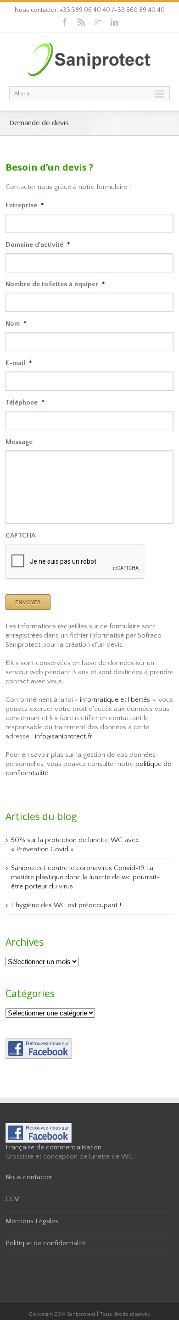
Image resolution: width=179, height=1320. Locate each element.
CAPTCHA (20, 535)
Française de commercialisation (53, 1147)
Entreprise (25, 205)
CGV (12, 1199)
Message (19, 442)
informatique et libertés (115, 700)
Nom (16, 323)
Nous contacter (29, 1177)
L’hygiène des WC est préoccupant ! (66, 905)
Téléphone (25, 402)
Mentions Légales (32, 1221)
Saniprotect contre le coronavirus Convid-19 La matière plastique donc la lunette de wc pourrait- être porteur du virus (85, 877)
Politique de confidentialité (46, 1243)
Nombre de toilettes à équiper (55, 284)
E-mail (19, 363)
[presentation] (75, 562)
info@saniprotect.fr (63, 736)
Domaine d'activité (38, 245)
